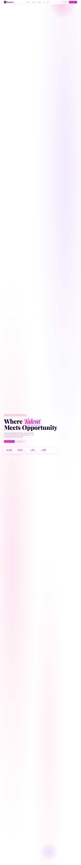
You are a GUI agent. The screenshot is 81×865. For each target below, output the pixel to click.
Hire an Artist (20, 441)
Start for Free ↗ (9, 441)
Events (39, 2)
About (28, 2)
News (48, 2)
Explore (34, 2)
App (44, 2)
